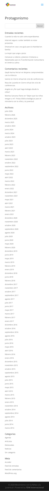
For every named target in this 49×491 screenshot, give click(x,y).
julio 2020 (9, 236)
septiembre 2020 (11, 229)
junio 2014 (9, 424)
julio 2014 (9, 420)
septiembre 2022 (11, 166)
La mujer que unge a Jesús (15, 53)
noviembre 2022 (11, 159)
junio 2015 (9, 384)
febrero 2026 (10, 115)
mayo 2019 (9, 258)
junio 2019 (9, 255)
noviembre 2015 (11, 365)
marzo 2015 (9, 395)
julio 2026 (9, 111)
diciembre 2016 (11, 325)
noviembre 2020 (11, 222)
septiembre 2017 (11, 295)
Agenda (8, 437)
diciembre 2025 (11, 118)
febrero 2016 (10, 354)
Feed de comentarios (13, 469)
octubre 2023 (10, 137)
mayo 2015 (9, 387)
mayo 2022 (9, 174)
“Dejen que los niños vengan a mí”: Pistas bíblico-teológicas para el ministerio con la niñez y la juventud (24, 99)
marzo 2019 (9, 262)
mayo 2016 (9, 347)
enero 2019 (9, 269)
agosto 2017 (9, 299)
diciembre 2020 (11, 218)
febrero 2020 (10, 247)
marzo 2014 (9, 428)
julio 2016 (9, 339)
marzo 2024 (9, 133)
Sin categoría (10, 452)
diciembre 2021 (11, 192)
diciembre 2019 (11, 251)
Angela (7, 89)
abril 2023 (9, 148)
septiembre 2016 (11, 332)
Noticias (8, 449)
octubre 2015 (10, 369)
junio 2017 (9, 306)
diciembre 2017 (11, 284)
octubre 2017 (10, 291)
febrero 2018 (10, 280)
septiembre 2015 (11, 373)
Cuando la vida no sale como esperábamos (22, 36)
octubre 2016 (10, 328)
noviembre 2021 (11, 196)
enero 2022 (9, 188)
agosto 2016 (9, 336)
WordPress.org (11, 473)
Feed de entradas (12, 466)
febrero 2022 (10, 185)
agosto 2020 (9, 233)
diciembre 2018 (11, 273)
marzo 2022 (9, 181)
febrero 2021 (10, 211)
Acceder (8, 462)
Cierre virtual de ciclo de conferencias (28, 79)
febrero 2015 (10, 398)
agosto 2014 (9, 417)
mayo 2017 (9, 310)
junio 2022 (9, 170)
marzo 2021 (9, 207)
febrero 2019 (10, 266)
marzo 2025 (9, 122)
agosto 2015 (9, 376)
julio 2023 (9, 141)
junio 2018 (9, 277)
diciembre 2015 (11, 361)
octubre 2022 (10, 163)
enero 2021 (9, 214)
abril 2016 (9, 350)
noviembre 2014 (11, 406)
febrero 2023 (10, 155)
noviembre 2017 (11, 288)
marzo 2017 (9, 314)
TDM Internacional (35, 487)
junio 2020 (9, 240)
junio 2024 (9, 129)
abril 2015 (9, 391)
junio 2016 (9, 343)
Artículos (8, 441)
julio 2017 (9, 303)
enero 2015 (9, 402)
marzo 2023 (9, 152)
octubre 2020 (10, 225)
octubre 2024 (10, 126)
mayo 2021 (9, 199)
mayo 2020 (9, 244)
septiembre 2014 (11, 413)
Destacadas (9, 445)
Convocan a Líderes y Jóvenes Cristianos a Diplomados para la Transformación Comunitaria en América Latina (24, 60)
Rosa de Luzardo (11, 83)
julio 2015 (9, 380)
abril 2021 (9, 203)
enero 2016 (9, 358)
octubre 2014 (10, 409)
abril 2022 (9, 177)
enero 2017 (9, 321)
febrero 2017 (10, 317)
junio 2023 (9, 144)
